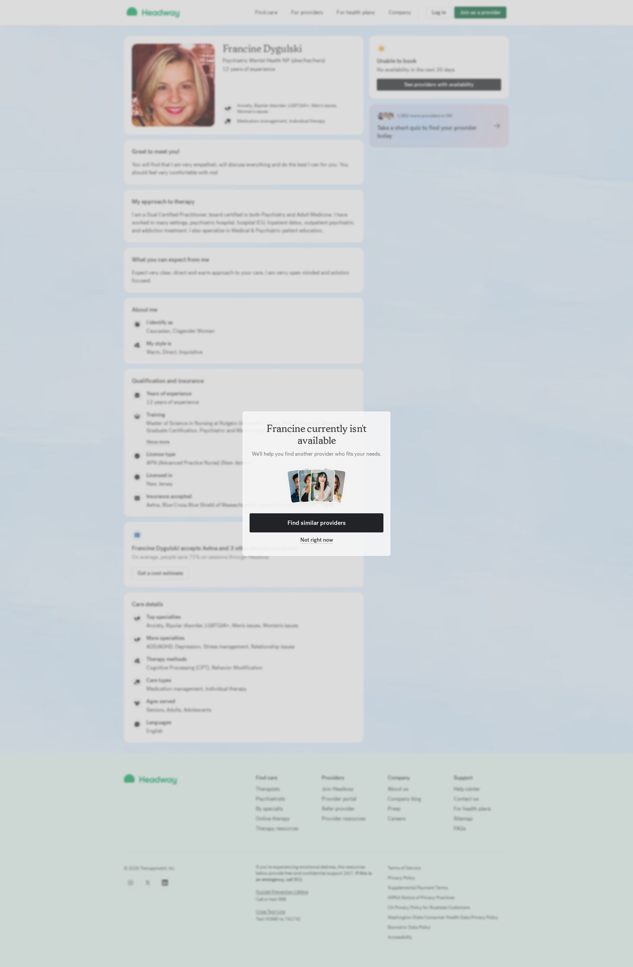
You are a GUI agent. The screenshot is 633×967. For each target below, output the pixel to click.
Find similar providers (316, 522)
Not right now (316, 539)
